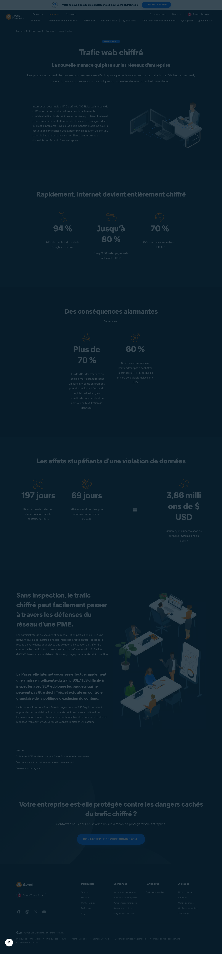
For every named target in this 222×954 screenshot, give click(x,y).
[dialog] (111, 477)
